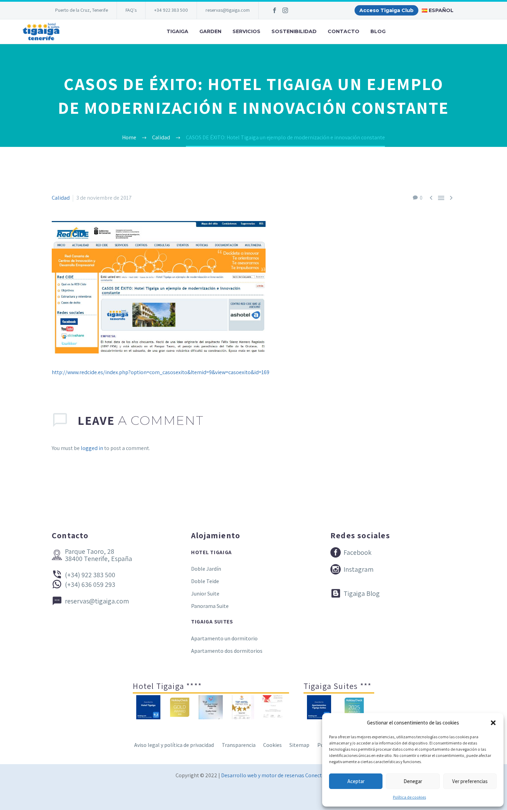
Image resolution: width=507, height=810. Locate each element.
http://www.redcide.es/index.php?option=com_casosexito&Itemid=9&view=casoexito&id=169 (160, 372)
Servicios (246, 31)
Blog (378, 31)
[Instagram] (285, 10)
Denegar (413, 781)
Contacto (343, 31)
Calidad (61, 197)
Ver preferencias (470, 781)
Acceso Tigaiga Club (386, 10)
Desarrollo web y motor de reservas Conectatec (276, 775)
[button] (493, 722)
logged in (92, 448)
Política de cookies (409, 797)
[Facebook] (274, 10)
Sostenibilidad (294, 31)
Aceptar (356, 781)
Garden (210, 31)
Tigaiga (177, 31)
